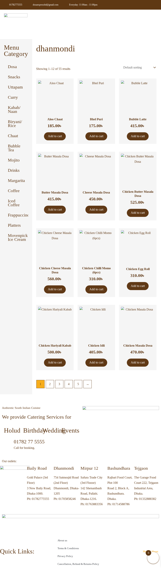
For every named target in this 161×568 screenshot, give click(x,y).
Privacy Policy (65, 556)
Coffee (14, 190)
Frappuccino (18, 215)
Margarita (16, 180)
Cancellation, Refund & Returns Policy (78, 564)
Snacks (14, 76)
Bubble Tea (14, 147)
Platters (14, 225)
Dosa (12, 66)
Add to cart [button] (55, 136)
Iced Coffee (14, 202)
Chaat (13, 135)
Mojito (14, 160)
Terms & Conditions (68, 548)
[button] (152, 19)
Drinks (14, 170)
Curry (13, 97)
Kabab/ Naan (14, 109)
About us (62, 540)
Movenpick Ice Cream (18, 237)
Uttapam (15, 87)
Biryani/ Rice (15, 123)
